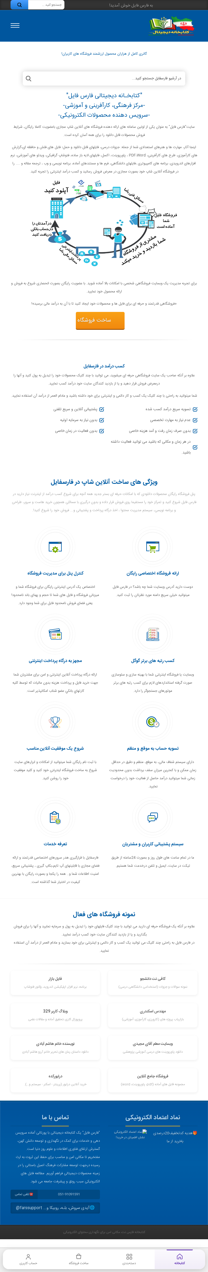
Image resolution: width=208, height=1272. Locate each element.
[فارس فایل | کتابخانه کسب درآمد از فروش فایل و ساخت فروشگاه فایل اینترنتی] (171, 25)
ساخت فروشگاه (94, 320)
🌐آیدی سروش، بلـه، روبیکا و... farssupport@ (55, 1208)
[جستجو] (19, 4)
